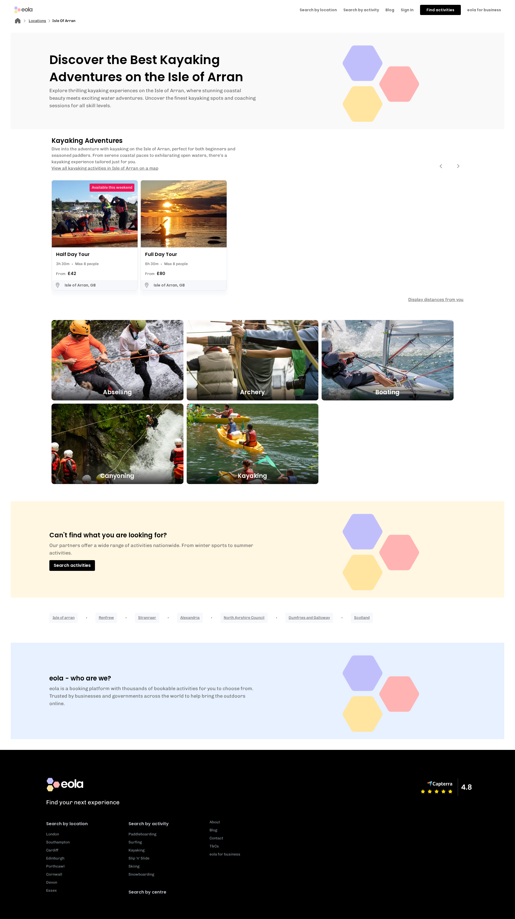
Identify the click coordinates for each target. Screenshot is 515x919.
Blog (389, 10)
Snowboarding (141, 874)
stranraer (147, 617)
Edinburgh (55, 858)
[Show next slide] (458, 166)
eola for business (484, 10)
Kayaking (136, 850)
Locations (37, 20)
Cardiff (52, 850)
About (214, 822)
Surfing (135, 842)
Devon (51, 882)
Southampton (58, 842)
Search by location (67, 824)
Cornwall (54, 874)
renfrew (106, 617)
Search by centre (147, 892)
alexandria (190, 617)
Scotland (362, 617)
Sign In (407, 10)
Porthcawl (55, 866)
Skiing (133, 866)
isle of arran (64, 617)
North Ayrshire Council (244, 617)
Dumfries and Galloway (309, 617)
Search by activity (361, 10)
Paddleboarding (142, 834)
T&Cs (214, 846)
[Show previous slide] (441, 166)
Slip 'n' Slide (138, 858)
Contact (216, 838)
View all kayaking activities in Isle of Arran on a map (105, 168)
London (52, 834)
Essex (51, 890)
